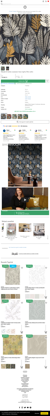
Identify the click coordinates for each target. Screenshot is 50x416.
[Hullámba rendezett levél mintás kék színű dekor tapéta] (3, 331)
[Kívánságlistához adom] (47, 81)
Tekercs (19, 77)
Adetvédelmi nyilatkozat (25, 390)
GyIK (25, 392)
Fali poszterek (25, 379)
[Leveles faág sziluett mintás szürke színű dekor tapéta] (27, 296)
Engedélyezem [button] (44, 413)
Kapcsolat (25, 385)
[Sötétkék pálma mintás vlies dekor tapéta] (13, 366)
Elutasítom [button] (37, 413)
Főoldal (10, 11)
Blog (25, 382)
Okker (26, 96)
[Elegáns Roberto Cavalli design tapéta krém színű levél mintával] (17, 296)
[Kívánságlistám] (48, 1)
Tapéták (14, 11)
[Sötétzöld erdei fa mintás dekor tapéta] (8, 366)
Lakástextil (25, 381)
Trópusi (29, 98)
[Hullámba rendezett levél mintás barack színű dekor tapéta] (13, 331)
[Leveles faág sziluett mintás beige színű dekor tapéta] (42, 296)
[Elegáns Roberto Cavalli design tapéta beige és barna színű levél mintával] (8, 296)
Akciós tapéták (25, 380)
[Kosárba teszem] (45, 297)
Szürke (29, 96)
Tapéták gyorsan (25, 377)
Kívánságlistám (25, 391)
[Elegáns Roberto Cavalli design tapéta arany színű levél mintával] (13, 296)
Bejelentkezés (25, 383)
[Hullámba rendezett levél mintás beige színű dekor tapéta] (8, 331)
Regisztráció (25, 386)
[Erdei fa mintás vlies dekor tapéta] (3, 366)
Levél (26, 98)
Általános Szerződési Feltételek (25, 388)
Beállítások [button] (14, 414)
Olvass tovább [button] (6, 140)
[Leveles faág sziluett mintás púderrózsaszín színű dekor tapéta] (32, 296)
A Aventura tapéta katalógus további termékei (28, 253)
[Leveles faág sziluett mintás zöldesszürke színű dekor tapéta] (37, 296)
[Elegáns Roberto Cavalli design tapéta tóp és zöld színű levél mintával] (3, 296)
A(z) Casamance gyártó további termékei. (18, 247)
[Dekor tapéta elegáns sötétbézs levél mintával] (27, 366)
